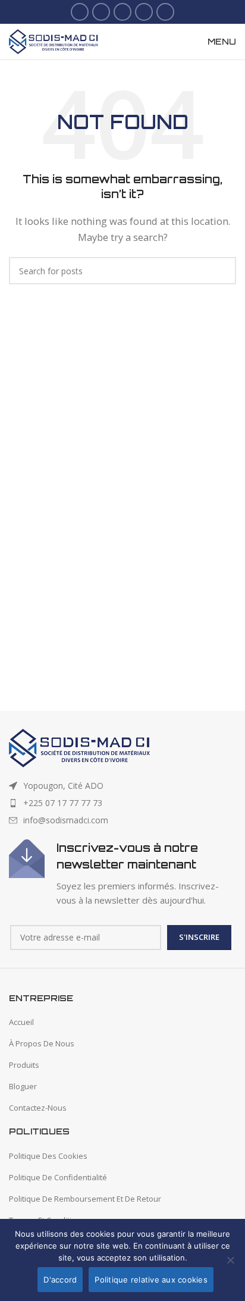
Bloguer (23, 1086)
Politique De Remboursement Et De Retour (85, 1198)
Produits (24, 1064)
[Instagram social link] (122, 12)
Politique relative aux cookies (151, 1279)
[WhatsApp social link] (165, 12)
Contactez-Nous (38, 1107)
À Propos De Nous (41, 1043)
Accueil (21, 1022)
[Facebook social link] (80, 12)
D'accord (60, 1279)
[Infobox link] (122, 873)
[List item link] (122, 803)
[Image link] (79, 747)
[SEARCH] (222, 270)
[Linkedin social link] (144, 12)
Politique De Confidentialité (58, 1177)
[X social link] (101, 12)
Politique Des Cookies (48, 1155)
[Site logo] (53, 40)
